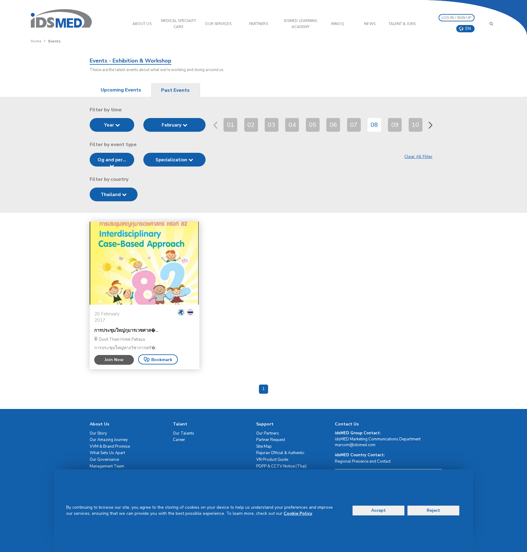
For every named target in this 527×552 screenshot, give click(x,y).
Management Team (107, 466)
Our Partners (267, 433)
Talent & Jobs (402, 23)
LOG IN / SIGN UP (456, 17)
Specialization (172, 160)
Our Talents (183, 433)
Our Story (98, 433)
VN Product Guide (272, 459)
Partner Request (270, 440)
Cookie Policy (298, 513)
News (369, 23)
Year (109, 125)
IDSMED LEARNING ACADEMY (300, 23)
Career (179, 440)
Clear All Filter (418, 157)
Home (36, 41)
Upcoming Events (121, 90)
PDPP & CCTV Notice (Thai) (281, 466)
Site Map (264, 446)
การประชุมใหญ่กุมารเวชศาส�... (126, 330)
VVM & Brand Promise (110, 446)
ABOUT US (142, 23)
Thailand (111, 195)
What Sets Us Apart (107, 453)
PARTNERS (258, 23)
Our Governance (104, 459)
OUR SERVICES (218, 23)
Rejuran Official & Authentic (280, 453)
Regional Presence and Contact (363, 461)
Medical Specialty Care (178, 23)
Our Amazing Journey (109, 440)
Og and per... (112, 160)
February (172, 125)
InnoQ (337, 23)
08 (374, 125)
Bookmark (161, 360)
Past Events (175, 90)
